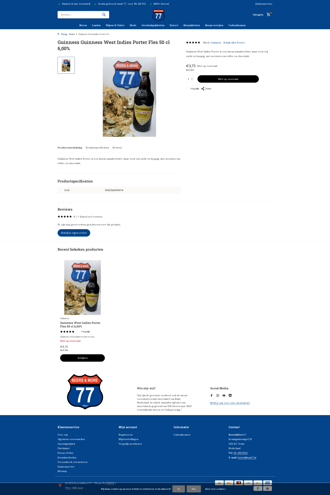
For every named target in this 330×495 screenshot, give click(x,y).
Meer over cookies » (215, 489)
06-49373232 (241, 452)
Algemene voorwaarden (71, 439)
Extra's (174, 25)
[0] (267, 15)
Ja (179, 489)
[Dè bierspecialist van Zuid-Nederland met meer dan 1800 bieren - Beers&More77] (165, 14)
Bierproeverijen (214, 25)
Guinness (216, 42)
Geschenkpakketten (152, 25)
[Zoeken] (104, 14)
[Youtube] (224, 396)
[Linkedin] (230, 396)
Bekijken (82, 357)
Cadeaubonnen (237, 25)
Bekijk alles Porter (234, 42)
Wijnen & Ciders (115, 25)
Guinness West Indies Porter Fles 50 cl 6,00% (80, 324)
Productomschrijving (70, 147)
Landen (96, 25)
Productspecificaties (97, 147)
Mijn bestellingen (128, 439)
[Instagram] (217, 396)
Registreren (126, 434)
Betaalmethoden (67, 457)
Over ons (63, 434)
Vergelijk (194, 88)
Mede (133, 25)
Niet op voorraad (228, 79)
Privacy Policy (65, 452)
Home (72, 34)
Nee (194, 489)
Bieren (83, 25)
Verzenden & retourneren (72, 462)
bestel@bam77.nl (247, 457)
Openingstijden (66, 443)
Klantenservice (263, 3)
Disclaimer (64, 448)
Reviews (117, 147)
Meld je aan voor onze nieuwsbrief (230, 402)
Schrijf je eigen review (74, 232)
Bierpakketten (191, 25)
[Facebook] (211, 396)
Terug (63, 34)
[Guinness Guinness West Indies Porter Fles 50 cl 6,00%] (82, 287)
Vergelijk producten (130, 443)
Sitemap (62, 471)
